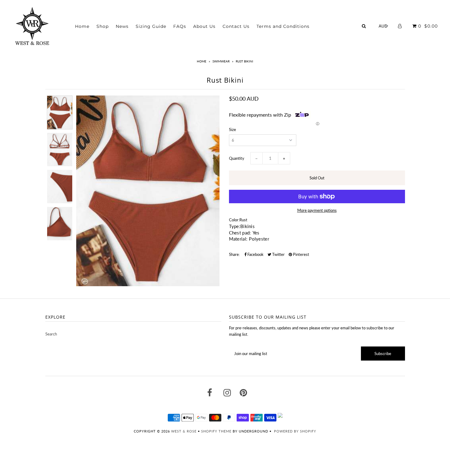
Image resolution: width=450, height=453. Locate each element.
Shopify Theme (216, 431)
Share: (234, 254)
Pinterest (300, 254)
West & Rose (184, 431)
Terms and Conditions (283, 26)
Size (232, 129)
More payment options (317, 210)
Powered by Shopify (295, 431)
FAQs (179, 26)
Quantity (236, 158)
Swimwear (221, 61)
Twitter (278, 254)
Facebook (255, 254)
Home (82, 26)
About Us (204, 26)
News (122, 26)
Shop (102, 26)
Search (51, 333)
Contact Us (236, 26)
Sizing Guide (151, 26)
